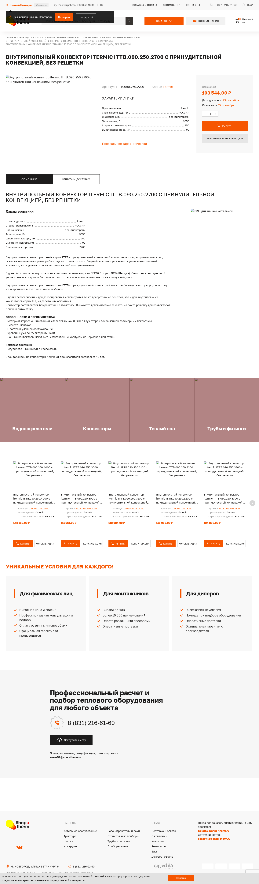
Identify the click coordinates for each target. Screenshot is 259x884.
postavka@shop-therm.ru (214, 838)
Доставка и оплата (144, 4)
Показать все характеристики (124, 144)
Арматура (70, 836)
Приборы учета (118, 846)
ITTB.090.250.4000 (39, 508)
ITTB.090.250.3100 (134, 508)
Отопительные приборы (123, 836)
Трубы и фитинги (119, 841)
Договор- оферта (162, 856)
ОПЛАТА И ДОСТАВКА (76, 179)
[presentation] (252, 503)
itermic (168, 87)
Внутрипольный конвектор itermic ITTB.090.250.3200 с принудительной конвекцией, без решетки (176, 498)
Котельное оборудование (80, 831)
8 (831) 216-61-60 (91, 722)
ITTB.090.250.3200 (182, 508)
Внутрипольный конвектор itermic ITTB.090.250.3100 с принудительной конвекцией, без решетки (128, 498)
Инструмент (72, 846)
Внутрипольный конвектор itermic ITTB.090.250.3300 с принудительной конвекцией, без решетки (223, 498)
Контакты (193, 4)
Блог (154, 851)
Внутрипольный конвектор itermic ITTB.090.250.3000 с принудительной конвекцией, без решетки (80, 498)
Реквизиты (158, 846)
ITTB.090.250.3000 (86, 508)
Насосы (69, 841)
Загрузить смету (75, 740)
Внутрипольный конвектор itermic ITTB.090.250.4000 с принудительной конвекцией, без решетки (33, 498)
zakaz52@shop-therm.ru (213, 830)
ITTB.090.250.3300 (229, 508)
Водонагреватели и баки (124, 831)
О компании (171, 4)
